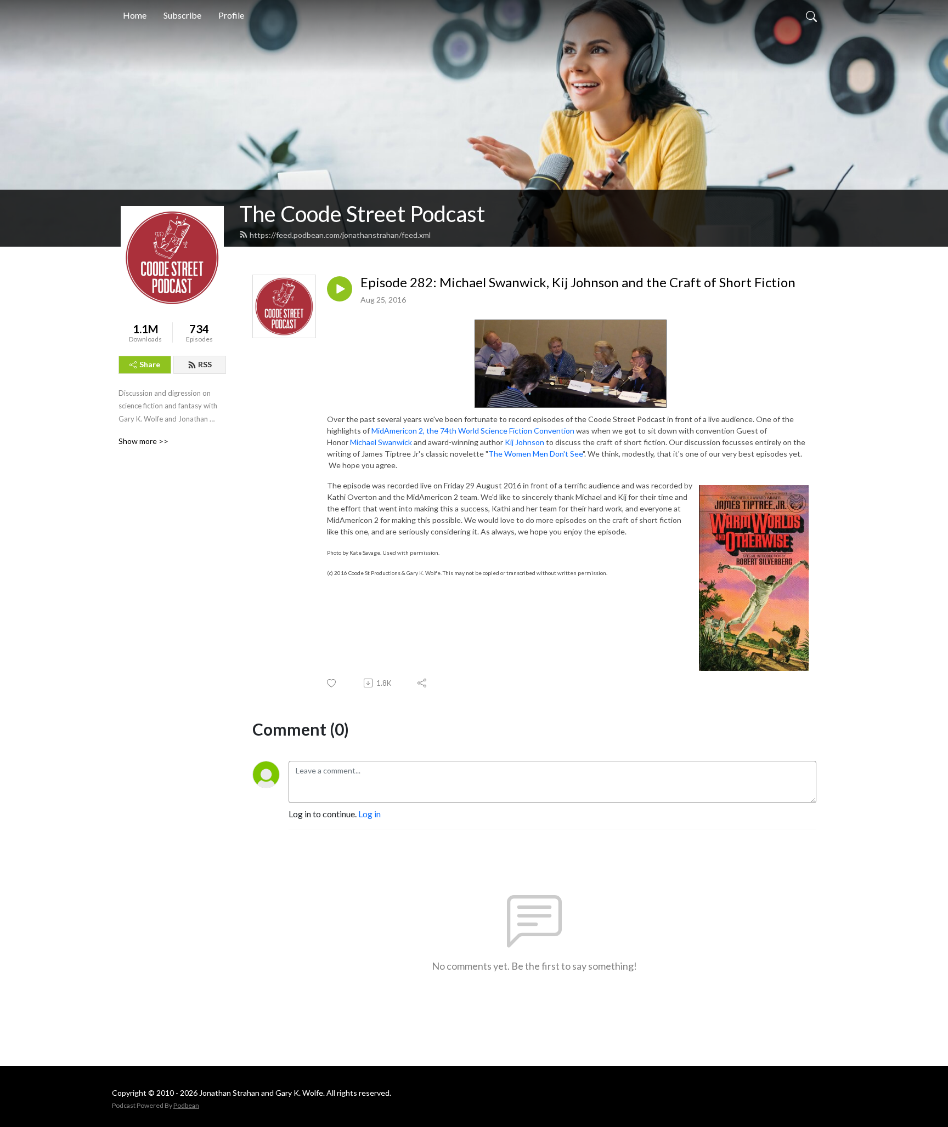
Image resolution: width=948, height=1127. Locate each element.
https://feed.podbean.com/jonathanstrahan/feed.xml (340, 235)
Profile (231, 15)
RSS (205, 364)
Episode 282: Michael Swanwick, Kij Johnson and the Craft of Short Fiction (577, 282)
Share (149, 364)
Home (134, 15)
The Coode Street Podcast (362, 214)
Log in (369, 814)
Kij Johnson (524, 442)
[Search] (811, 15)
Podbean (186, 1105)
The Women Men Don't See (535, 453)
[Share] (422, 683)
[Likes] (332, 683)
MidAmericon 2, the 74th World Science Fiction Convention (472, 430)
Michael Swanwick (381, 442)
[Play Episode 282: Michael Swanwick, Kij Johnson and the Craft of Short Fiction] (339, 288)
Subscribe (182, 15)
